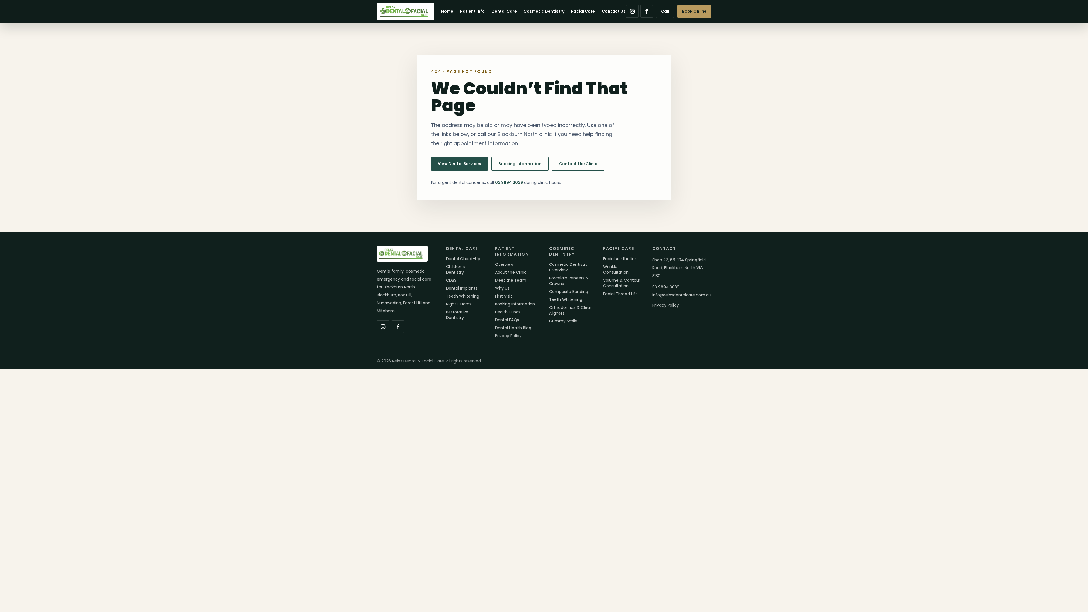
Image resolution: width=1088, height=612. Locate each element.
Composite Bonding (568, 291)
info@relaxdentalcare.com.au (681, 295)
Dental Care (504, 11)
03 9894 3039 (509, 182)
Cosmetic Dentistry (544, 11)
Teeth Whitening (462, 296)
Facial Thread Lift (620, 294)
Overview (504, 264)
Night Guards (458, 304)
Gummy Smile (563, 321)
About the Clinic (511, 272)
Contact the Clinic (578, 164)
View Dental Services (459, 164)
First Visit (503, 296)
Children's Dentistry (455, 269)
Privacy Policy (508, 336)
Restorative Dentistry (457, 314)
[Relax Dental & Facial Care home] (405, 11)
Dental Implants (461, 288)
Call (665, 11)
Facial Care (583, 11)
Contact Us (614, 11)
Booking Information (519, 164)
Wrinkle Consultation (616, 269)
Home (447, 11)
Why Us (502, 288)
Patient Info (472, 11)
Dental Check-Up (463, 259)
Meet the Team (510, 280)
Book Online (694, 11)
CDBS (451, 280)
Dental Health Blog (513, 328)
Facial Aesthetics (620, 259)
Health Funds (507, 312)
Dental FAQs (507, 320)
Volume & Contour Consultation (621, 283)
